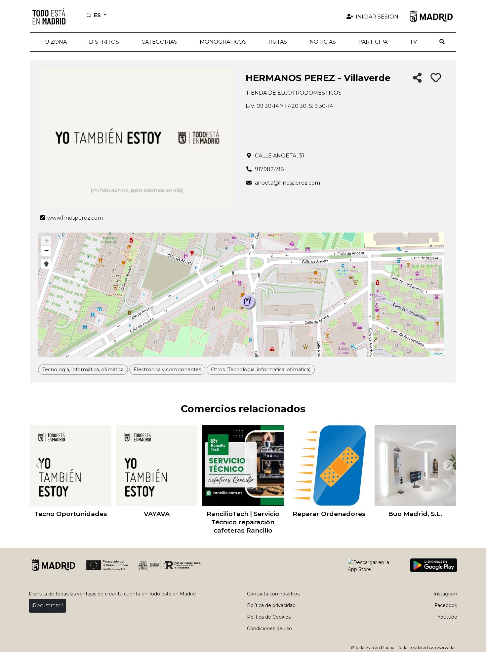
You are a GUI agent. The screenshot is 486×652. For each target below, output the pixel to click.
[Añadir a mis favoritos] (435, 78)
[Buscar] (442, 42)
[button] (104, 42)
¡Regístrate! (47, 605)
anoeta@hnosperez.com (287, 183)
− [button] (46, 250)
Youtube (447, 617)
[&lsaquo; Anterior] (36, 465)
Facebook (445, 605)
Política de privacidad (271, 605)
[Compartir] (417, 78)
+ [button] (46, 241)
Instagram (445, 594)
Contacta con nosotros (273, 594)
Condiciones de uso (269, 628)
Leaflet (436, 353)
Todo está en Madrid (374, 647)
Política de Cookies (269, 617)
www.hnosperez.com (74, 218)
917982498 (269, 169)
